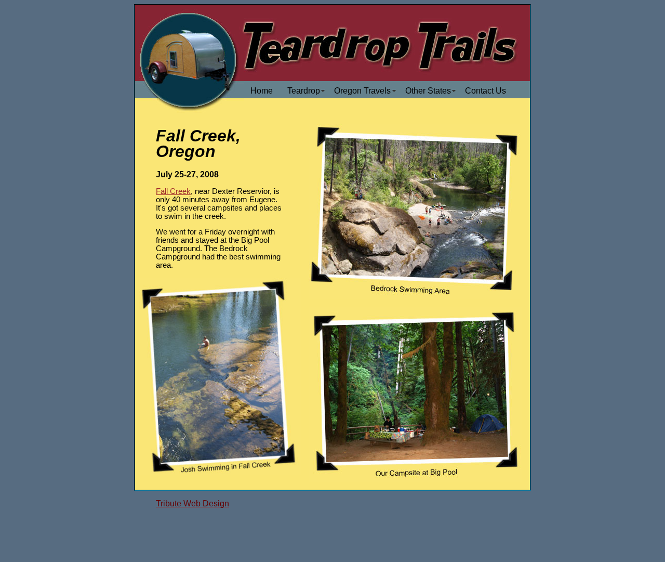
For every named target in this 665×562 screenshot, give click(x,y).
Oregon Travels (362, 90)
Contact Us (485, 90)
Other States (428, 90)
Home (261, 90)
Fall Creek (173, 191)
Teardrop (303, 90)
